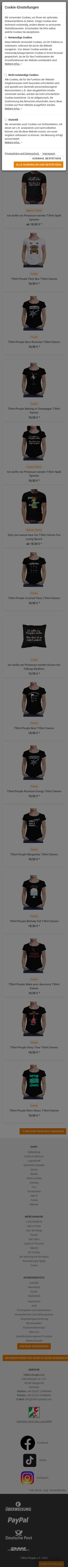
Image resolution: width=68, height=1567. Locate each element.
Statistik (13, 119)
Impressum (48, 153)
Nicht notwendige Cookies (23, 74)
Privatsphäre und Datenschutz (22, 153)
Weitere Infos (12, 63)
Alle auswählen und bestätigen (38, 164)
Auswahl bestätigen (46, 158)
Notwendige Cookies (20, 37)
